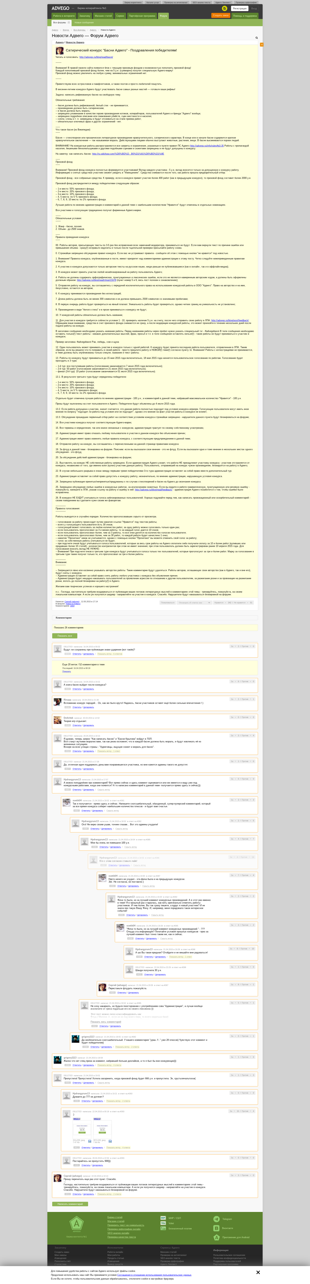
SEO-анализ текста (201, 2)
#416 (67, 1194)
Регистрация (239, 8)
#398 (130, 938)
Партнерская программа (225, 1264)
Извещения (60, 1258)
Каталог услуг (153, 2)
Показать (66, 671)
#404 (112, 992)
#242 (67, 654)
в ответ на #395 (171, 926)
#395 (121, 915)
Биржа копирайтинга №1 (92, 8)
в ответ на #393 (125, 1094)
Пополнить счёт (63, 1261)
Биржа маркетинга (133, 2)
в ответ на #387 (153, 876)
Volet (171, 1223)
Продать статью (115, 1258)
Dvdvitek (68, 718)
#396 (76, 1101)
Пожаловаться (167, 603)
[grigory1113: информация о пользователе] (75, 1039)
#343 (67, 689)
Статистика (60, 1264)
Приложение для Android (235, 1237)
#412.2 (97, 1119)
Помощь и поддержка (245, 16)
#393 (67, 1083)
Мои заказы (61, 1255)
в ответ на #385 (143, 840)
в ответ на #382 (134, 821)
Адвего (60, 42)
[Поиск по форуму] (256, 37)
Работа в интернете (64, 16)
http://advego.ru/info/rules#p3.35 (207, 145)
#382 (76, 810)
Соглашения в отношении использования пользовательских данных (154, 1275)
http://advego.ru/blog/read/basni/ (96, 57)
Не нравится (239, 603)
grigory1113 (88, 1036)
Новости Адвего (75, 42)
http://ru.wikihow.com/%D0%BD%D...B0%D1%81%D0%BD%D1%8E (128, 153)
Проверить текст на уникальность (125, 1225)
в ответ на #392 (170, 897)
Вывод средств (115, 1264)
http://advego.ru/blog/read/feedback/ (153, 489)
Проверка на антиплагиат (175, 2)
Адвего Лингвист (223, 2)
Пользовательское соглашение (229, 1255)
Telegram (227, 1219)
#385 (85, 829)
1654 (72, 606)
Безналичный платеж (180, 1228)
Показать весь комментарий (106, 1022)
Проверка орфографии (246, 2)
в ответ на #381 (117, 800)
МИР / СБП (175, 1218)
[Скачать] (89, 1141)
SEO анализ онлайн (118, 1233)
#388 (85, 1047)
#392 (112, 886)
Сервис (120, 16)
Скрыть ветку (104, 790)
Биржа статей (114, 1217)
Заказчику (84, 16)
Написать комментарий (70, 1204)
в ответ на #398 (188, 949)
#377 (67, 769)
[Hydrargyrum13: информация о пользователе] (57, 781)
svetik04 (77, 800)
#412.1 (77, 1119)
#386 (94, 847)
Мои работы (113, 1255)
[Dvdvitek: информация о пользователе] (57, 720)
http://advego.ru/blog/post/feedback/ (230, 320)
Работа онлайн (115, 1252)
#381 (67, 790)
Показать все (65, 635)
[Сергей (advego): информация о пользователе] (60, 51)
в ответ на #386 (152, 858)
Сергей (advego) (72, 601)
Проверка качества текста (121, 1237)
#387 (103, 865)
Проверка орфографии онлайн (123, 1229)
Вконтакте (227, 1228)
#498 (76, 1165)
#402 (94, 1026)
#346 (67, 707)
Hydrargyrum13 (72, 779)
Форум (163, 16)
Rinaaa (67, 699)
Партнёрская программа (142, 16)
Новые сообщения (84, 22)
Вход (254, 8)
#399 (139, 957)
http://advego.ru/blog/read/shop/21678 (96, 280)
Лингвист (168, 1264)
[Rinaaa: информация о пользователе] (57, 701)
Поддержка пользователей (227, 1261)
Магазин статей (103, 16)
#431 (139, 974)
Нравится (219, 603)
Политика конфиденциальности (229, 1258)
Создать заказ (221, 15)
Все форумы (59, 22)
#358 (67, 751)
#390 (67, 1065)
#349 (67, 725)
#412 (76, 1147)
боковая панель (262, 45)
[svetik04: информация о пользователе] (66, 802)
